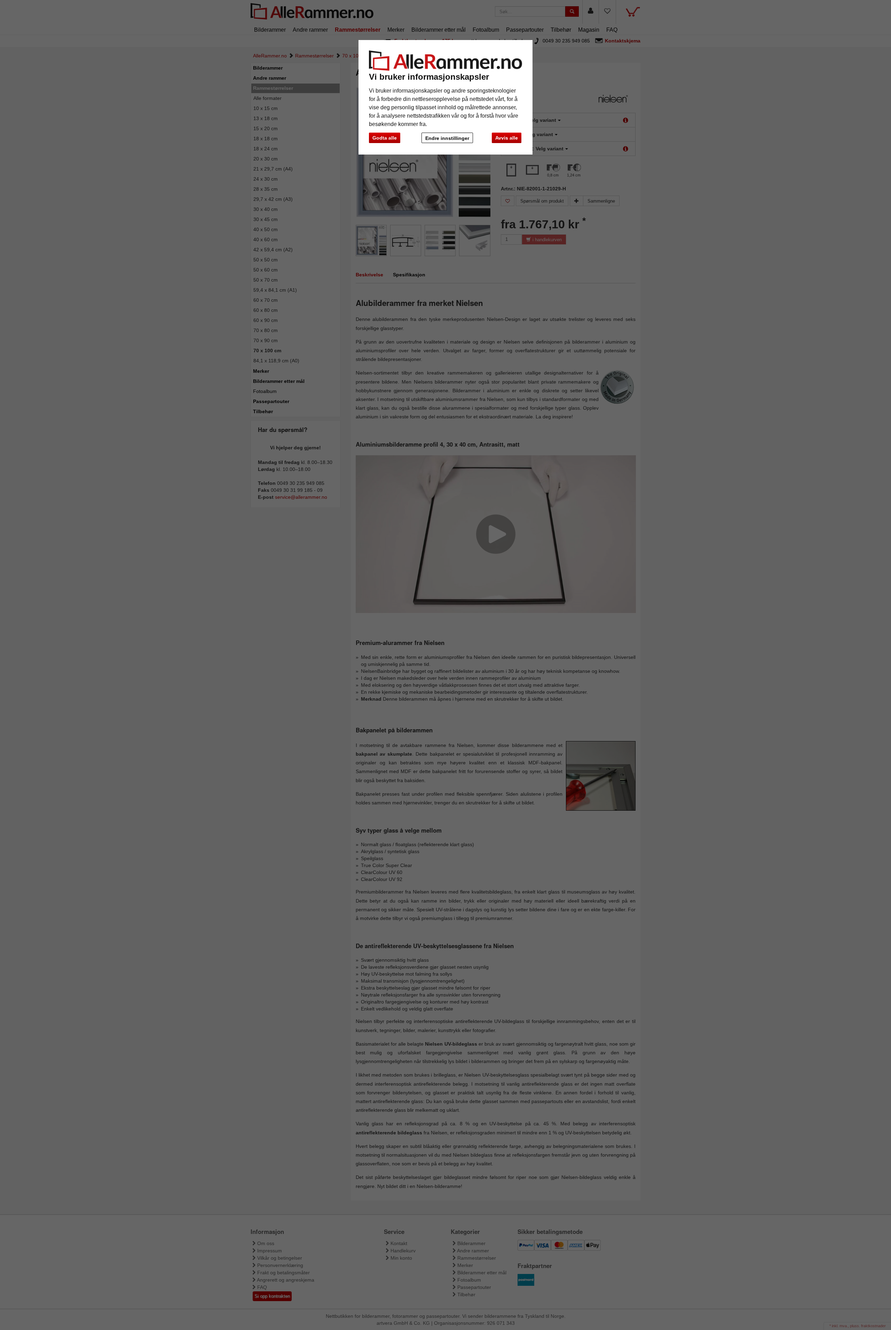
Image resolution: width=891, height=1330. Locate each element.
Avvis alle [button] (506, 138)
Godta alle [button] (384, 138)
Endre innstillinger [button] (447, 138)
